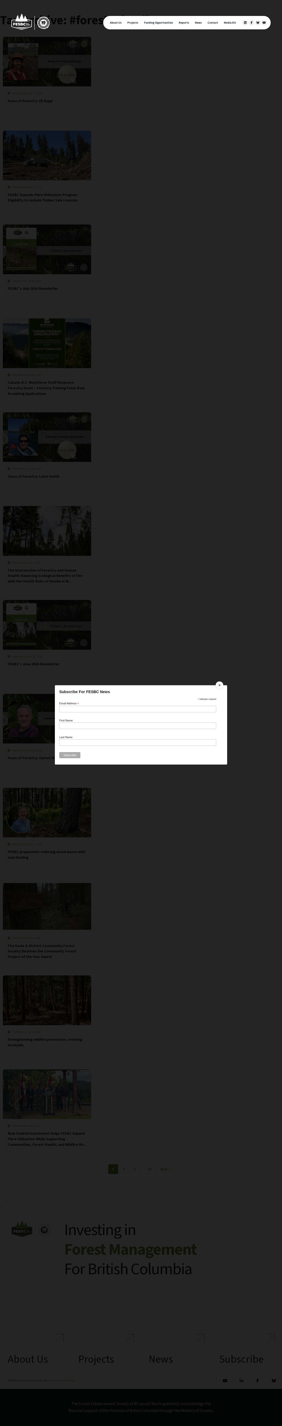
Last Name (66, 737)
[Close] (219, 685)
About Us (116, 23)
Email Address (69, 703)
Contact (213, 23)
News (198, 23)
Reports (184, 23)
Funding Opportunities (158, 23)
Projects (132, 23)
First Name (66, 720)
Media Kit (230, 23)
